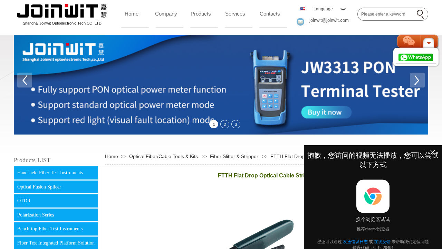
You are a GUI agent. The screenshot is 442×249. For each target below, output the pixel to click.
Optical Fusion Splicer (39, 187)
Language (323, 9)
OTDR (23, 200)
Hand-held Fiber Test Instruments (50, 172)
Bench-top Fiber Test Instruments (50, 228)
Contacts (270, 14)
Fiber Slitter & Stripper (234, 156)
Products (201, 14)
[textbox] (386, 14)
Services (235, 14)
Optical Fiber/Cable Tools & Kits (163, 156)
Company (166, 14)
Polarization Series (35, 215)
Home (131, 14)
